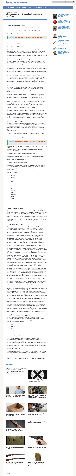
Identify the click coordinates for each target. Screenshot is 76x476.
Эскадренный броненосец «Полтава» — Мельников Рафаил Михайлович (61, 48)
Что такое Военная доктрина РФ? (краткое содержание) (63, 52)
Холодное (30, 7)
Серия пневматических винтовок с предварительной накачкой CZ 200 (63, 42)
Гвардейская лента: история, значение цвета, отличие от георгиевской (64, 21)
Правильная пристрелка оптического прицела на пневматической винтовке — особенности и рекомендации (64, 28)
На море (24, 7)
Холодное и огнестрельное (16, 2)
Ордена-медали (38, 7)
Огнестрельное (10, 7)
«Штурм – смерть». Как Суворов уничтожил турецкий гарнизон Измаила (63, 36)
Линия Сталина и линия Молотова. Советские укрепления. (63, 15)
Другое (45, 7)
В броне (18, 7)
